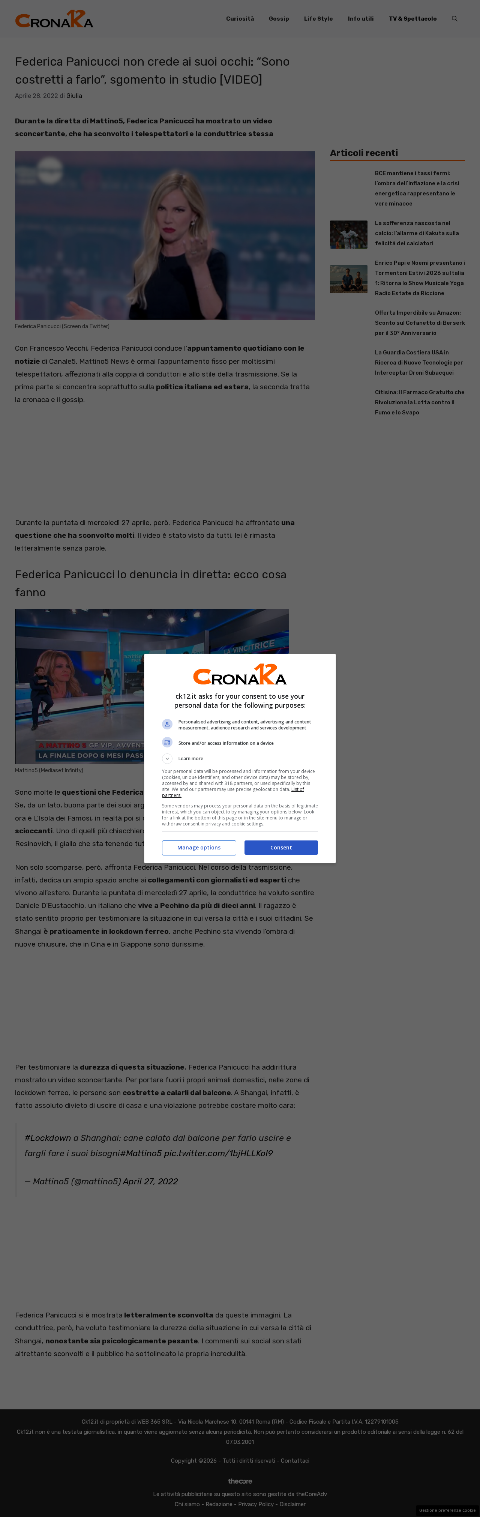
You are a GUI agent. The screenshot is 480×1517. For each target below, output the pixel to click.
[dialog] (240, 758)
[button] (240, 758)
